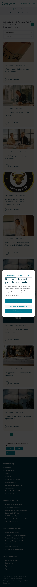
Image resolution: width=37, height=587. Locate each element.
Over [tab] (27, 275)
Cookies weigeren (18, 311)
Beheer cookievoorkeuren (18, 306)
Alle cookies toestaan (18, 301)
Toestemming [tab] (10, 275)
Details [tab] (20, 275)
